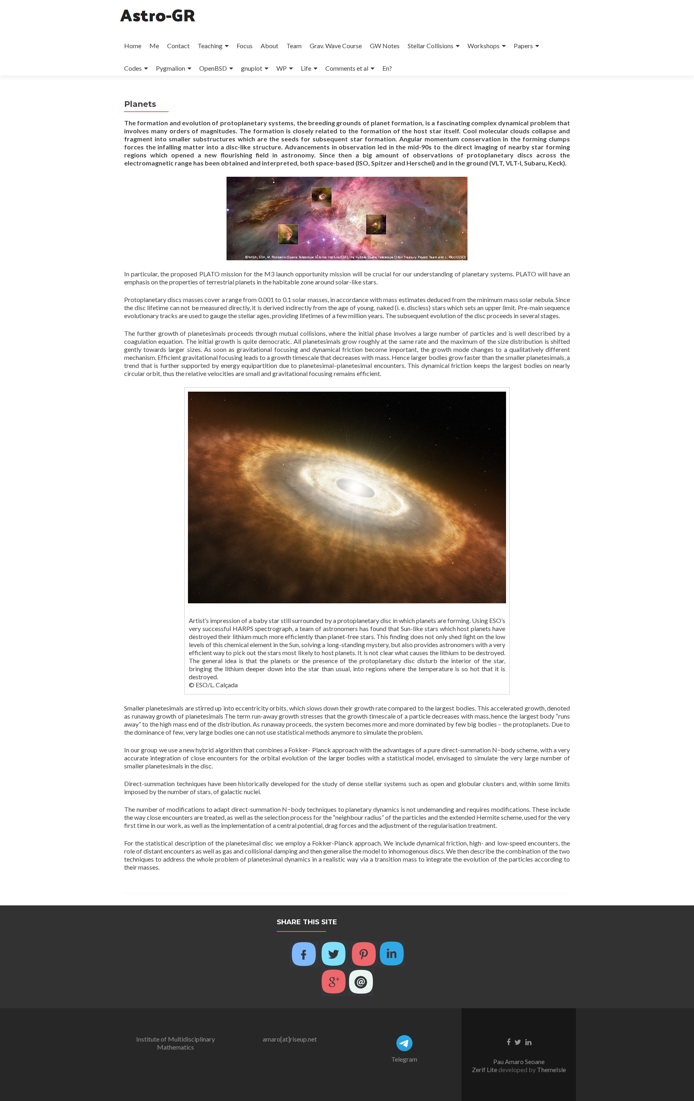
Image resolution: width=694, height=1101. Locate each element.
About (269, 45)
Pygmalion (170, 68)
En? (387, 68)
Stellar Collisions (430, 45)
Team (294, 45)
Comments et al (346, 68)
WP (281, 68)
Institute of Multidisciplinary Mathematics (175, 1043)
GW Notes (385, 45)
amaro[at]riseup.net (290, 1039)
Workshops (483, 45)
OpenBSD (213, 68)
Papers (523, 45)
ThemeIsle (551, 1069)
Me (154, 45)
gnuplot (251, 68)
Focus (245, 45)
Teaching (210, 45)
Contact (178, 45)
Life (306, 68)
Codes (133, 68)
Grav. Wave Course (336, 45)
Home (132, 45)
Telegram (404, 1059)
